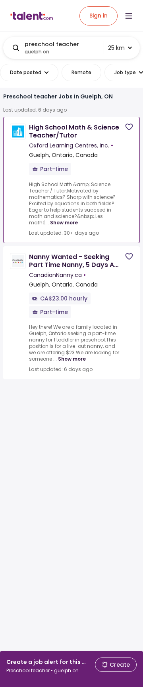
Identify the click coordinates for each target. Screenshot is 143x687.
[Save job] (129, 127)
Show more (64, 222)
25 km (116, 48)
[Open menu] (128, 16)
